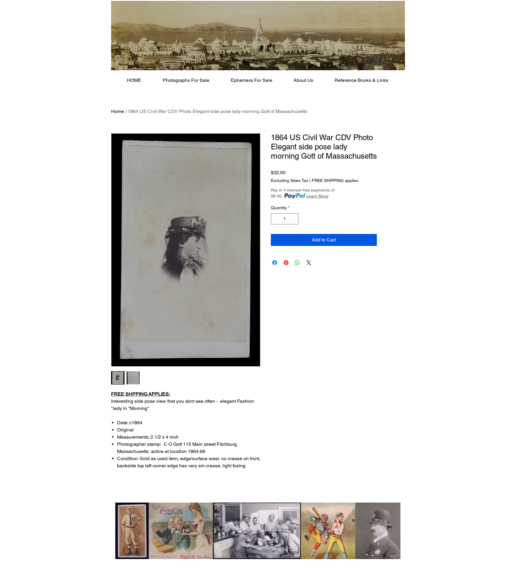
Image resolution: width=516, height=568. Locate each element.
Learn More (317, 196)
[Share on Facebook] (274, 262)
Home (117, 111)
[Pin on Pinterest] (286, 262)
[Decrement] (275, 219)
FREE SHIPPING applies (335, 180)
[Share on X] (308, 262)
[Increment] (293, 219)
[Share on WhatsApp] (297, 262)
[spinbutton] (284, 219)
